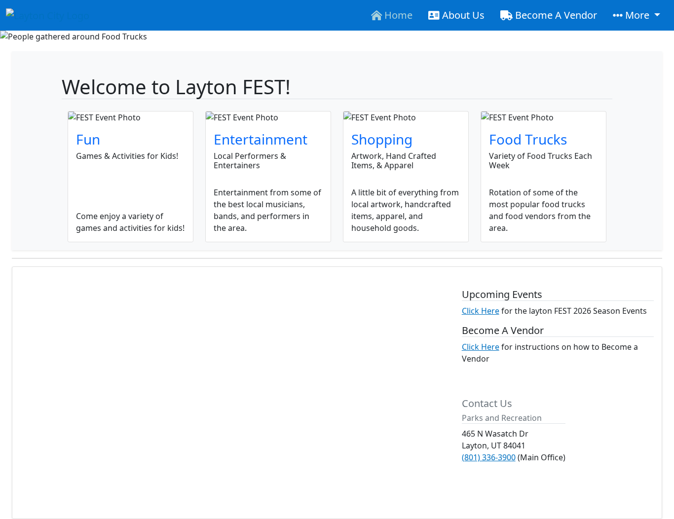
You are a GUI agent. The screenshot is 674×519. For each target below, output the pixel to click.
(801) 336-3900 (489, 457)
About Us (462, 15)
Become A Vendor (555, 15)
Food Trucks (528, 139)
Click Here (480, 310)
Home (397, 15)
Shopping (381, 139)
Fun (88, 139)
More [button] (637, 15)
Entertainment (260, 139)
